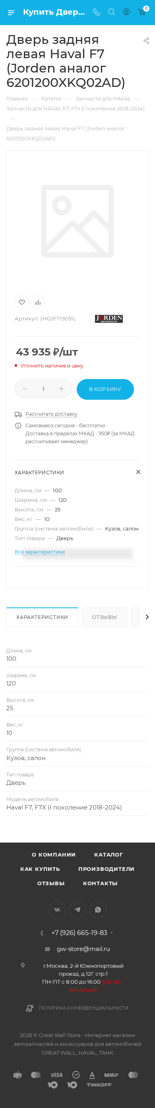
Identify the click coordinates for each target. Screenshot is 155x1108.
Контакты (100, 883)
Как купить (40, 869)
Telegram (77, 909)
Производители (106, 869)
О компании (54, 854)
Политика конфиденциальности (84, 1008)
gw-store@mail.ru (83, 949)
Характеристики (42, 617)
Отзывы (104, 617)
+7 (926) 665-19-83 (79, 933)
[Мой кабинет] (126, 12)
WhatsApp (98, 909)
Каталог (108, 854)
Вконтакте (57, 909)
